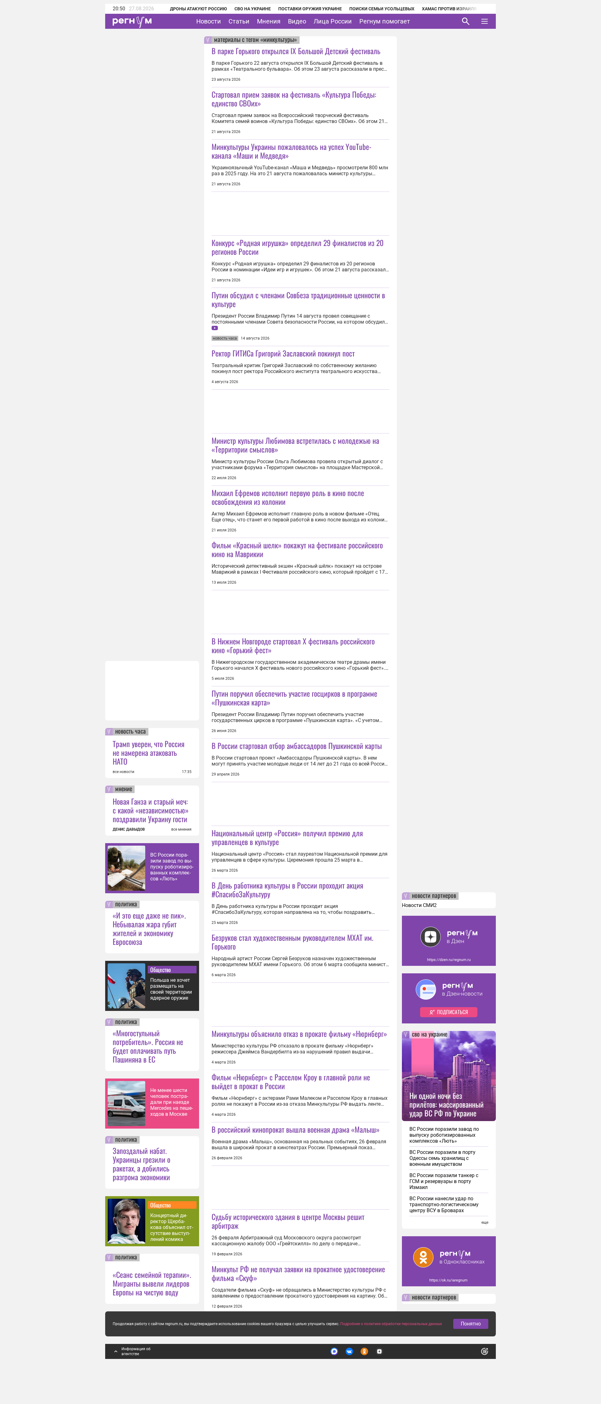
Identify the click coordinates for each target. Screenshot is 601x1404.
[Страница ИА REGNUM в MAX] (334, 1351)
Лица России (333, 21)
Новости (208, 21)
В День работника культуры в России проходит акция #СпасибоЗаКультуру (287, 889)
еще (484, 1222)
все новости (123, 772)
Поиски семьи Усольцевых (381, 8)
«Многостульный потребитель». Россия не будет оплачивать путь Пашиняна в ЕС (148, 1045)
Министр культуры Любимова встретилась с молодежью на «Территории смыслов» (295, 445)
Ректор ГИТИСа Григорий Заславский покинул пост (283, 353)
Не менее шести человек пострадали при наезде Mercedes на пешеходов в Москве (171, 1102)
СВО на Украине (252, 8)
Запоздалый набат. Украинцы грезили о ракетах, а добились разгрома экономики (141, 1163)
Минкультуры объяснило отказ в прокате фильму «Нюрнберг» (299, 1033)
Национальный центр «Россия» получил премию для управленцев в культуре (287, 837)
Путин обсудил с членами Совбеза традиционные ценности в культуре (298, 299)
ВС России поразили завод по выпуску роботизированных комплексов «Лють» (171, 867)
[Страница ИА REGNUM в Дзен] (379, 1351)
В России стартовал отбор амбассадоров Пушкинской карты (297, 745)
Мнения (268, 21)
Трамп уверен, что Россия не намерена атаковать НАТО (148, 752)
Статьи (239, 21)
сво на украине (429, 1034)
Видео (297, 21)
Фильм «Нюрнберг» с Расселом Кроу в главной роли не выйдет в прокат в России (291, 1081)
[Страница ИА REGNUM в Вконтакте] (349, 1351)
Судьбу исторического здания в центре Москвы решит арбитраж (288, 1221)
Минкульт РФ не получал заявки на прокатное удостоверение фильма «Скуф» (298, 1273)
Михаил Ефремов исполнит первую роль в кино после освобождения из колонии (288, 497)
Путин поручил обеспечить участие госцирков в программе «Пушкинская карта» (294, 698)
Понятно (471, 1324)
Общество (160, 969)
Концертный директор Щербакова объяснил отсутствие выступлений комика (171, 1227)
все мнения (181, 829)
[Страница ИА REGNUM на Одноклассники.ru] (364, 1351)
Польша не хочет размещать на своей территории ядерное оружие (171, 989)
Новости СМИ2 (419, 905)
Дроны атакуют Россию (198, 8)
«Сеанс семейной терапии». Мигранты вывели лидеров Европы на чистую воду (152, 1283)
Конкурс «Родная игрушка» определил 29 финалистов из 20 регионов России (297, 247)
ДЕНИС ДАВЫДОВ (129, 829)
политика (126, 904)
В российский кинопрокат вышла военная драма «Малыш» (296, 1129)
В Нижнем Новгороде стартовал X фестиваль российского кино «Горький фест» (293, 645)
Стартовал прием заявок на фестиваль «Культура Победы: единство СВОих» (294, 99)
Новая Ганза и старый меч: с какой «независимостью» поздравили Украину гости (151, 810)
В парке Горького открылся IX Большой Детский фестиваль (296, 50)
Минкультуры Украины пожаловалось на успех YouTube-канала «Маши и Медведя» (292, 151)
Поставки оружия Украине (310, 8)
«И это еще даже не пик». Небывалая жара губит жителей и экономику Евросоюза (149, 928)
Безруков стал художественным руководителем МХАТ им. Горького (292, 942)
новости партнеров (434, 896)
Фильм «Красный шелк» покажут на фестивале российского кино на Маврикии (297, 549)
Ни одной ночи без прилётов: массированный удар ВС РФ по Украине (446, 1104)
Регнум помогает (384, 21)
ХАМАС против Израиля (449, 8)
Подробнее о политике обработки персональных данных (391, 1324)
